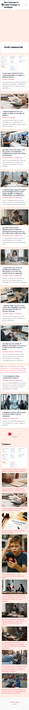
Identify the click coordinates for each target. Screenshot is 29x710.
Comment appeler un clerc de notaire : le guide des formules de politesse (13, 113)
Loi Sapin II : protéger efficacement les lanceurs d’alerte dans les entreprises (14, 414)
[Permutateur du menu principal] (26, 4)
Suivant (15, 436)
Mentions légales (14, 702)
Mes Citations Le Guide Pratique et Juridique (12, 4)
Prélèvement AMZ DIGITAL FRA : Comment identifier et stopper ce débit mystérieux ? (13, 75)
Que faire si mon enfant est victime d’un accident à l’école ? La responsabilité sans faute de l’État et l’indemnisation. (14, 691)
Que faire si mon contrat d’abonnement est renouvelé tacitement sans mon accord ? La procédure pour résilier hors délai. (14, 230)
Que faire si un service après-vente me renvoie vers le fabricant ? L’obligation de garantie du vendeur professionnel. (14, 152)
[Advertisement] (14, 24)
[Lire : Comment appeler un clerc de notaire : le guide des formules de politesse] (14, 101)
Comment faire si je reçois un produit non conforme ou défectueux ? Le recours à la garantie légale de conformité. (12, 270)
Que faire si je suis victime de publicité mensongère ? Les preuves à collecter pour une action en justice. (14, 346)
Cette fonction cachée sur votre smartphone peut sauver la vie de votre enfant (13, 576)
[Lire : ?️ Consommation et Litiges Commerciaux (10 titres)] (14, 369)
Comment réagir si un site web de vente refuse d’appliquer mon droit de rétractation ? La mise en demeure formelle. (14, 308)
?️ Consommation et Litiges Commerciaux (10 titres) (11, 377)
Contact (14, 704)
